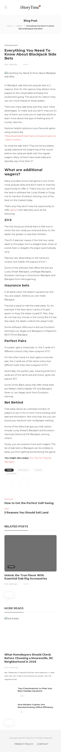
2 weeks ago (13, 667)
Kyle (6, 64)
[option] (30, 560)
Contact (42, 744)
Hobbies (19, 26)
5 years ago (13, 64)
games (14, 210)
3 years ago (13, 584)
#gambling (11, 474)
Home (9, 26)
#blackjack (23, 470)
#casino (38, 470)
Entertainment (11, 45)
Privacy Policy (24, 744)
